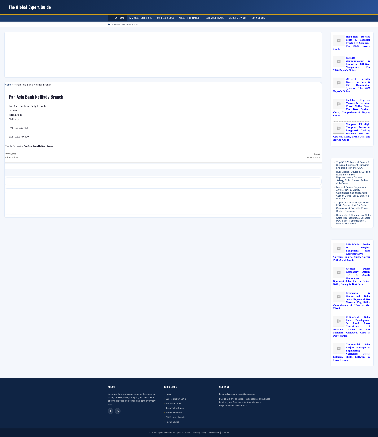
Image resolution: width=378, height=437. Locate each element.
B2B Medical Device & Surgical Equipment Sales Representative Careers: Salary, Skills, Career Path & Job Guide (353, 177)
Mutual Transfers (174, 412)
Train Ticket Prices (175, 408)
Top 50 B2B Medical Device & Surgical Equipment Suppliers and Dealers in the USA (352, 165)
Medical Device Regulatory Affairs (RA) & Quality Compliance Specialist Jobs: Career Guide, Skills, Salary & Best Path (352, 193)
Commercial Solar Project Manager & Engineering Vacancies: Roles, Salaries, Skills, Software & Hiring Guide (351, 352)
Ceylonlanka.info (164, 432)
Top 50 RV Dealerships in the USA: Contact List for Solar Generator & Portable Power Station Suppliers (352, 207)
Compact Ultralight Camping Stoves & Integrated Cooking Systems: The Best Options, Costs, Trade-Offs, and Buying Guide (351, 132)
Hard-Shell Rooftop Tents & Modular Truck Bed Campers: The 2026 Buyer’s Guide (351, 43)
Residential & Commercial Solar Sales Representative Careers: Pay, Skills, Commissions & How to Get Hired (353, 219)
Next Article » (313, 157)
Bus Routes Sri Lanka (176, 399)
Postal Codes (172, 422)
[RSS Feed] (117, 411)
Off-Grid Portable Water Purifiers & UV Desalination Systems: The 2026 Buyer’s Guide (351, 85)
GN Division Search (175, 417)
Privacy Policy (199, 432)
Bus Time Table (173, 403)
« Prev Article (11, 157)
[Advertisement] (95, 54)
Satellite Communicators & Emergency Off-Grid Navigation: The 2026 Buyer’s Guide (351, 64)
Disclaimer (214, 432)
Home (120, 18)
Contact (225, 432)
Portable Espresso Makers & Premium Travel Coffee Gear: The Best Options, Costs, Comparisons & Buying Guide (351, 108)
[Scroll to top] (371, 431)
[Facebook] (110, 411)
